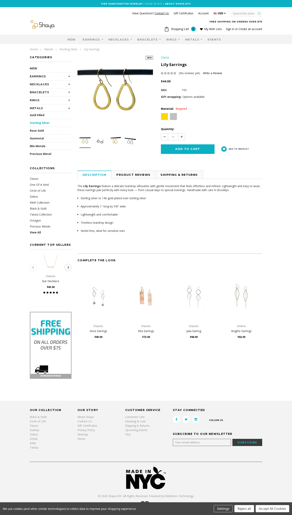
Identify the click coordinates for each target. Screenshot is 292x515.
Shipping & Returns (179, 175)
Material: (174, 109)
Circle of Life (38, 190)
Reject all (244, 508)
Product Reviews (133, 175)
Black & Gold (38, 208)
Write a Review (212, 73)
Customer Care (135, 417)
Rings (171, 39)
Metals (192, 39)
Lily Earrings (92, 49)
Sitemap (82, 434)
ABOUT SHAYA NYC (178, 3)
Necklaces (118, 39)
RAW (33, 443)
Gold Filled (37, 115)
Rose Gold (37, 130)
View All (35, 232)
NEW (71, 39)
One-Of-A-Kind (39, 185)
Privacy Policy (86, 430)
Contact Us (84, 421)
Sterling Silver (68, 49)
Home (34, 49)
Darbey (34, 430)
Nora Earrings (98, 331)
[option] (115, 93)
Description (94, 175)
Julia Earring (193, 331)
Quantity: (167, 129)
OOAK (34, 439)
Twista (34, 447)
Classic (34, 179)
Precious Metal (40, 154)
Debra (34, 196)
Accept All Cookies (272, 508)
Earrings (91, 39)
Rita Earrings (146, 331)
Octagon (35, 220)
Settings (223, 508)
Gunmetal (37, 138)
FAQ (128, 434)
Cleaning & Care (135, 421)
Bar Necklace (50, 281)
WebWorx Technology (179, 496)
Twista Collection (41, 214)
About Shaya (85, 417)
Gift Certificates (87, 426)
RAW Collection (39, 202)
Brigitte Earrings (241, 331)
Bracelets (147, 39)
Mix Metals (37, 146)
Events (214, 39)
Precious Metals (40, 226)
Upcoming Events (136, 430)
